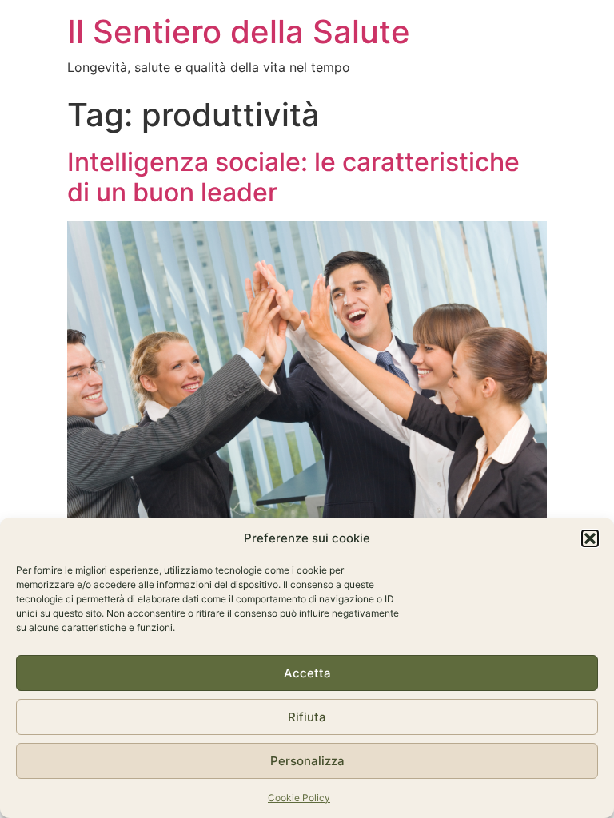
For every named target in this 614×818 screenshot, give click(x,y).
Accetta (307, 673)
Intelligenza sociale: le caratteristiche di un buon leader (293, 177)
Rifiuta (307, 717)
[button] (590, 538)
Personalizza (307, 760)
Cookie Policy (299, 798)
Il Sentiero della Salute (238, 31)
